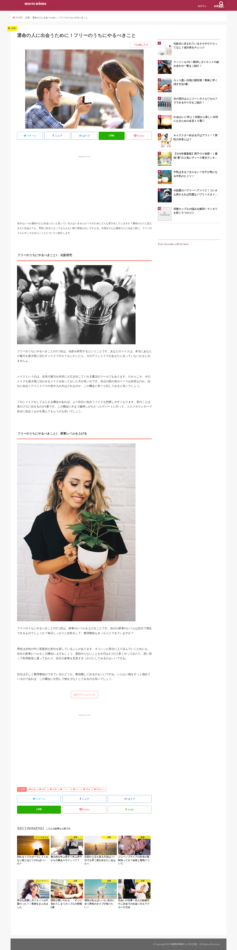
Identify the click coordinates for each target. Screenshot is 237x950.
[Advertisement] (84, 184)
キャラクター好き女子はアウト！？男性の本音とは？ (195, 137)
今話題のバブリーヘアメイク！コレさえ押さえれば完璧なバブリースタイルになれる (195, 192)
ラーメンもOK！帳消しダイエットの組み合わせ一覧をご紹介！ (196, 63)
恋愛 (23, 789)
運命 (88, 789)
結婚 (33, 789)
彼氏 (44, 789)
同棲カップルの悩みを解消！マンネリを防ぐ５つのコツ (195, 210)
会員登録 (218, 6)
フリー (66, 789)
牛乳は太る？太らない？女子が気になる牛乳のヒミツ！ (195, 173)
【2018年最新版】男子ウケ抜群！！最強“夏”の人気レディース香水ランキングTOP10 (195, 156)
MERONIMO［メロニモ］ (185, 944)
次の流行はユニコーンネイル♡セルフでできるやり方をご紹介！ (195, 100)
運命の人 (100, 789)
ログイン (202, 6)
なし (77, 789)
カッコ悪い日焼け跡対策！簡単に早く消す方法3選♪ (195, 82)
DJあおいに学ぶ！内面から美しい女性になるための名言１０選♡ (195, 118)
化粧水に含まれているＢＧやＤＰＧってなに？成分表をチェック (195, 45)
